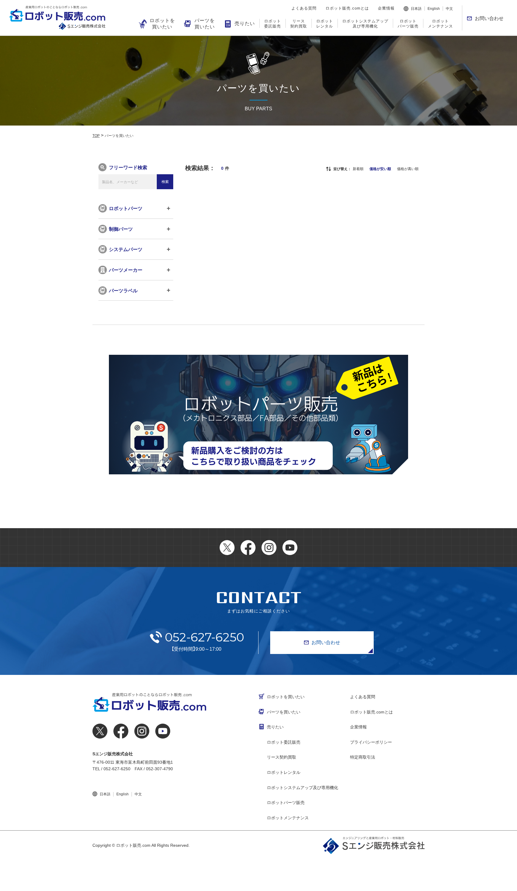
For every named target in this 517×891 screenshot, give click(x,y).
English (434, 9)
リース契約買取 (298, 23)
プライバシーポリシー (371, 742)
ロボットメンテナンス (440, 23)
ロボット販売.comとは (347, 8)
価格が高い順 (408, 169)
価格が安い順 (380, 169)
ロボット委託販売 (272, 23)
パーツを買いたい (204, 23)
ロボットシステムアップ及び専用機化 (365, 23)
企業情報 (386, 8)
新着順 (358, 169)
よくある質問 (304, 8)
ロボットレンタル (324, 23)
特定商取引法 (362, 757)
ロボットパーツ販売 (408, 23)
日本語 (416, 9)
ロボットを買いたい (162, 23)
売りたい (245, 23)
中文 (449, 9)
